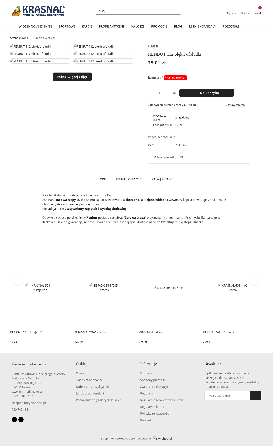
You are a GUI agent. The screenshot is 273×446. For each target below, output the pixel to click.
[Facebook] (14, 419)
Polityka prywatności (155, 413)
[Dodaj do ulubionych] (243, 93)
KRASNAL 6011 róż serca (218, 332)
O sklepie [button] (83, 364)
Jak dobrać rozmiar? (90, 393)
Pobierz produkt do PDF (168, 157)
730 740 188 (20, 410)
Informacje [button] (148, 364)
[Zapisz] (255, 395)
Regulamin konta (152, 407)
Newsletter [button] (212, 364)
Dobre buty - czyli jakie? (92, 387)
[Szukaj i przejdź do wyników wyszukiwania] (178, 11)
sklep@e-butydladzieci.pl (29, 403)
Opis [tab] (103, 179)
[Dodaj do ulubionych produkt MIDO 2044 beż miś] (194, 252)
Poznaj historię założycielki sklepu (100, 400)
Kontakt (145, 420)
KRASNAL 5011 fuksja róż (26, 332)
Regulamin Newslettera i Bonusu (163, 400)
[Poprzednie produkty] (18, 280)
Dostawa (146, 373)
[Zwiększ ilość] (167, 93)
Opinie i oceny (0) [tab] (129, 179)
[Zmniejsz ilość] (151, 93)
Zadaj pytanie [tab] (162, 179)
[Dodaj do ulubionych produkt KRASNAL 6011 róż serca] (258, 252)
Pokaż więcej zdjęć (72, 77)
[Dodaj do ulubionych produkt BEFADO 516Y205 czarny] (130, 252)
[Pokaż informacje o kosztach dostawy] (185, 125)
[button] (252, 26)
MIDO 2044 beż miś (151, 332)
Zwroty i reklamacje (154, 387)
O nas (80, 373)
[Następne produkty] (255, 280)
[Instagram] (21, 419)
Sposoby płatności (153, 380)
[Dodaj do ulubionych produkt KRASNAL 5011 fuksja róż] (66, 252)
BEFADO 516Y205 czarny (90, 332)
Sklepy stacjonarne (89, 380)
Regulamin (147, 393)
